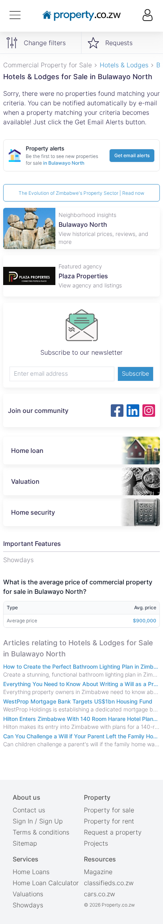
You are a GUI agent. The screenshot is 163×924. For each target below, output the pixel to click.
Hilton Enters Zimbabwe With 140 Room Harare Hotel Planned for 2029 (81, 718)
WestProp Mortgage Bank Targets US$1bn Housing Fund (77, 701)
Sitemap (25, 843)
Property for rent (109, 821)
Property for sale (109, 810)
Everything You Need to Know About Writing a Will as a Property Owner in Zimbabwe (81, 684)
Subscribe (135, 373)
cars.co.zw (99, 894)
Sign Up (51, 821)
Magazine (98, 872)
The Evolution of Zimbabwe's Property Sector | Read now (81, 193)
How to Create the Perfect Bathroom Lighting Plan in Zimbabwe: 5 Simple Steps (81, 666)
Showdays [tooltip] (18, 560)
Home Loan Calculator (46, 883)
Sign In (23, 821)
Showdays (28, 905)
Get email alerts (132, 155)
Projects (96, 843)
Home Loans (31, 872)
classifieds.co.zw (109, 883)
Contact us (29, 810)
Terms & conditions (41, 832)
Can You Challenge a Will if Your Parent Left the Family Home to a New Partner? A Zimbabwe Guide (81, 736)
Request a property (113, 832)
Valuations (28, 894)
